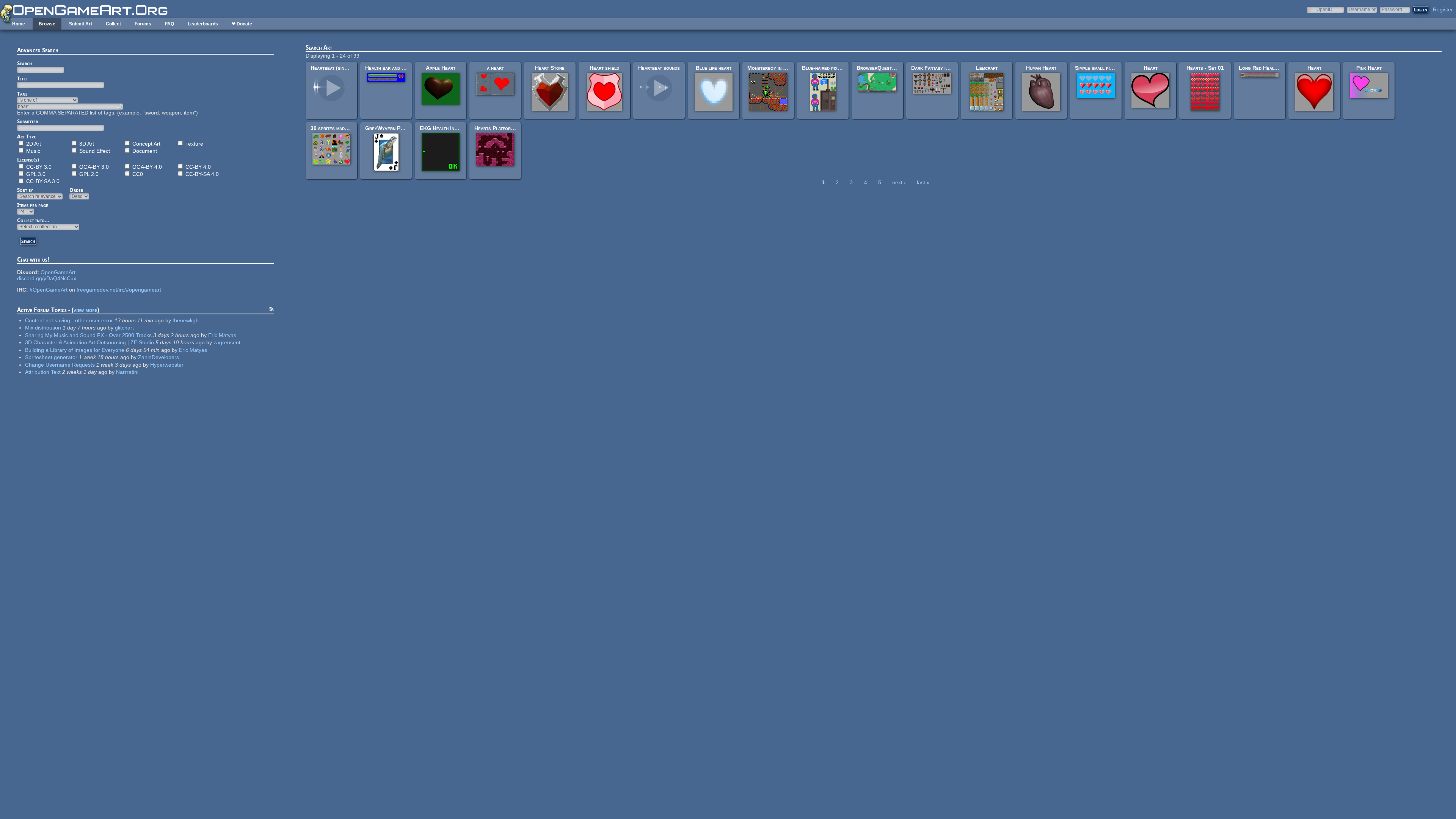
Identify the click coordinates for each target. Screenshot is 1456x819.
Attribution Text (43, 372)
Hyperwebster (167, 365)
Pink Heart (1369, 68)
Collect (113, 24)
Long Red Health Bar (1264, 68)
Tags (22, 94)
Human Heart (1041, 68)
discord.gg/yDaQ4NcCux (46, 278)
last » (923, 182)
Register (1443, 9)
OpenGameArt (58, 272)
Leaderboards (203, 24)
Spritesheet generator (51, 357)
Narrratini (127, 372)
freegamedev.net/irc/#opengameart (119, 290)
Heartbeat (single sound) (340, 68)
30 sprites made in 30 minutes (345, 128)
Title (22, 78)
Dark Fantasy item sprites (941, 68)
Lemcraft (987, 68)
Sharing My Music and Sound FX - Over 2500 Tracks (88, 335)
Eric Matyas (222, 335)
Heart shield (604, 68)
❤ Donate (242, 24)
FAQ (169, 24)
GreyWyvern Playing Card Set (401, 128)
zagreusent (226, 342)
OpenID (1324, 9)
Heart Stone (550, 68)
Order (76, 190)
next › (899, 182)
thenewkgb (186, 320)
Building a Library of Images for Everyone (74, 350)
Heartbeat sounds (659, 68)
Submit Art (80, 24)
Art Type (26, 136)
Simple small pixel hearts (1104, 68)
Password (1392, 9)
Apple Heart (440, 68)
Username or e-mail (1362, 9)
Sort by (25, 190)
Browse (47, 24)
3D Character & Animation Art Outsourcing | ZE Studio (89, 342)
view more (85, 310)
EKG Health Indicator (445, 128)
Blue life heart (713, 68)
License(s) (28, 160)
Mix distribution (43, 328)
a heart (495, 68)
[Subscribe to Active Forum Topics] (271, 310)
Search (24, 63)
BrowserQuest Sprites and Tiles (895, 68)
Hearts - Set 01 (1205, 68)
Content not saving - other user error (69, 320)
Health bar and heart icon (395, 68)
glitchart (124, 328)
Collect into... (33, 220)
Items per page (32, 205)
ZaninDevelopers (158, 357)
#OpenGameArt (48, 290)
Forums (143, 24)
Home (18, 24)
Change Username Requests (60, 365)
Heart (1151, 68)
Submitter (27, 121)
